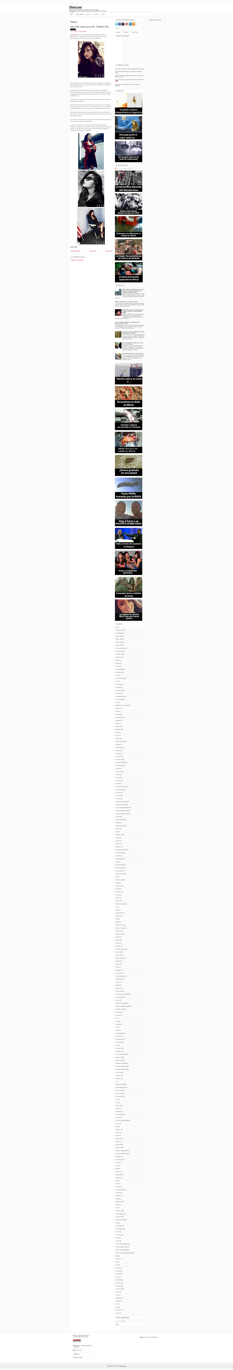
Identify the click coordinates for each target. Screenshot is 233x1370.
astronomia (119, 690)
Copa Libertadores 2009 (122, 810)
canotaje (118, 753)
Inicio (71, 14)
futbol (117, 901)
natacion (118, 1075)
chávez (118, 768)
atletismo (118, 693)
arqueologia (119, 669)
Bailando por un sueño (122, 705)
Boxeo (117, 738)
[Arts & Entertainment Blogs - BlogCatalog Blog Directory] (83, 1336)
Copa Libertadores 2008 (122, 807)
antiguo (118, 660)
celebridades (119, 765)
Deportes (118, 834)
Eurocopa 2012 (120, 868)
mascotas (118, 1036)
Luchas (118, 1015)
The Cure (118, 1235)
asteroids (118, 687)
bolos (117, 735)
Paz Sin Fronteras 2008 (122, 1120)
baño (117, 711)
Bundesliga (119, 747)
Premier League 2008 (121, 1150)
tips (117, 1238)
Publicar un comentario (77, 260)
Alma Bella (119, 636)
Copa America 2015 (121, 804)
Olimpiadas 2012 (120, 1087)
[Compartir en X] (74, 247)
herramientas (119, 934)
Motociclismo (119, 1060)
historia (118, 940)
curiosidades (119, 819)
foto (117, 895)
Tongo (117, 1241)
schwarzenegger (120, 1189)
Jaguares (118, 970)
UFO (117, 1265)
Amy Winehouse (120, 648)
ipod (117, 967)
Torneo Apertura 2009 (121, 1247)
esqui (117, 861)
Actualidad (119, 633)
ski (117, 1207)
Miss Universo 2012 (121, 1054)
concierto (118, 792)
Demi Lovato (73, 34)
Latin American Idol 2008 (122, 994)
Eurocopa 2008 (120, 865)
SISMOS (118, 1201)
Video (117, 1274)
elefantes (118, 846)
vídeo (117, 1277)
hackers (118, 931)
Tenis (117, 1232)
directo (118, 837)
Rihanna (118, 1177)
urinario (118, 1268)
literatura (118, 1012)
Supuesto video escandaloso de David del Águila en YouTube (133, 332)
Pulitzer (118, 1162)
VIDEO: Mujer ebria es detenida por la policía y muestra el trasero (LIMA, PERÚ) (133, 311)
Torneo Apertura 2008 (121, 1244)
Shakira (118, 1192)
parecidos (118, 1111)
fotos (117, 898)
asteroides (119, 684)
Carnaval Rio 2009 (121, 762)
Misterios (96, 14)
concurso (118, 795)
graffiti (117, 922)
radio (117, 1165)
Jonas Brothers (120, 976)
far (116, 877)
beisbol (118, 723)
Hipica (117, 937)
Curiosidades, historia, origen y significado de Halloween (130, 69)
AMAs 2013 (119, 645)
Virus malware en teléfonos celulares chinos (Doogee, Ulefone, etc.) (127, 323)
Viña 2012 (118, 1286)
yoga (117, 1307)
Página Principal (92, 250)
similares (118, 1195)
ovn (117, 1099)
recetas (118, 1171)
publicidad (118, 1159)
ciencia (118, 780)
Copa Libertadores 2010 (122, 813)
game (117, 910)
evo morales (119, 871)
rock (117, 1180)
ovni (117, 1102)
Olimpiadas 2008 (120, 1084)
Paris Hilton (119, 1114)
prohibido (118, 1156)
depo (117, 831)
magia (117, 1024)
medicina (118, 1042)
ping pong (118, 1138)
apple (117, 663)
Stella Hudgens (120, 1213)
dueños (118, 843)
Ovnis (117, 1105)
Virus (117, 1292)
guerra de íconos (120, 928)
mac (117, 1021)
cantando (118, 756)
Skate (117, 1204)
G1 (117, 907)
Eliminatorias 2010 (121, 849)
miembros (118, 1051)
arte (117, 675)
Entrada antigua (108, 250)
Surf (117, 1223)
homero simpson (120, 949)
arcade (118, 666)
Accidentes (119, 630)
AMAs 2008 (119, 639)
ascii (117, 681)
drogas (118, 840)
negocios (118, 1078)
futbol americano (120, 904)
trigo (117, 1256)
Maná (117, 1030)
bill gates (118, 729)
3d (116, 627)
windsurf (118, 1301)
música (118, 1072)
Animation (118, 657)
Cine (117, 783)
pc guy (118, 1123)
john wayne (119, 973)
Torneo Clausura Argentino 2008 (124, 1253)
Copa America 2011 (121, 801)
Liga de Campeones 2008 (122, 1006)
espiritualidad (119, 858)
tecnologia (118, 1226)
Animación (119, 651)
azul (117, 702)
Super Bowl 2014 (120, 1219)
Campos (118, 750)
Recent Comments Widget (120, 1321)
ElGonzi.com (75, 7)
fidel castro (119, 886)
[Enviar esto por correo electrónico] (71, 247)
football (118, 889)
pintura (118, 1141)
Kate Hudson (119, 991)
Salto (117, 1183)
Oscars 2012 (119, 1093)
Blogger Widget (130, 168)
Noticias (89, 14)
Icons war (118, 955)
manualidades (119, 1033)
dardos (118, 828)
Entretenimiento (80, 14)
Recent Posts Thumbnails (122, 168)
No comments (82, 31)
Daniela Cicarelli (120, 825)
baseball (118, 714)
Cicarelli (118, 774)
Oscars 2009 (119, 1090)
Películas (118, 1129)
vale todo (118, 1271)
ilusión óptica (119, 958)
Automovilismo (120, 696)
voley (117, 1295)
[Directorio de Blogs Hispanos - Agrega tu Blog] (83, 1347)
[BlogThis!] (73, 247)
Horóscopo (135, 32)
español (118, 855)
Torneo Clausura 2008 (122, 1250)
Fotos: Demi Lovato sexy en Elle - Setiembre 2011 (89, 26)
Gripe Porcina (119, 925)
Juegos (118, 988)
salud (117, 1186)
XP (117, 1304)
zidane (118, 1313)
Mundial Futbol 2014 (121, 1069)
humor (117, 952)
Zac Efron (118, 1310)
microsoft (118, 1048)
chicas (76, 31)
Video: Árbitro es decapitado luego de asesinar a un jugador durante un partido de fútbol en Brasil (133, 291)
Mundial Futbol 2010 (121, 1066)
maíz (117, 1027)
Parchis (118, 1108)
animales (118, 654)
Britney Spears (120, 741)
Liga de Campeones (121, 1003)
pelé (117, 1126)
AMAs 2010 (119, 642)
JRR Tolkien (119, 979)
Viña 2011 (118, 1283)
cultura (118, 816)
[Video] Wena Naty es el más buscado (133, 353)
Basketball (119, 717)
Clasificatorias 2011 (121, 786)
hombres (118, 946)
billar (117, 732)
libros (117, 1000)
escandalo (118, 852)
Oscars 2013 (119, 1096)
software (118, 1210)
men (117, 1045)
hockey (118, 943)
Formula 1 (118, 892)
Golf (117, 919)
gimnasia (118, 916)
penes (117, 1132)
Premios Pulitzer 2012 (122, 1153)
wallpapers (119, 1298)
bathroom (118, 720)
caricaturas (119, 759)
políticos (118, 1147)
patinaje (118, 1117)
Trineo (117, 1259)
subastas (118, 1216)
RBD (117, 1168)
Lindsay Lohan (120, 1009)
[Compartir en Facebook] (76, 247)
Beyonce (118, 726)
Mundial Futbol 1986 (121, 1063)
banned (118, 708)
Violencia (118, 1289)
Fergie (117, 883)
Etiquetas (126, 32)
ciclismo (118, 777)
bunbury (118, 744)
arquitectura (119, 672)
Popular (118, 32)
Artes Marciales (120, 678)
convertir (118, 798)
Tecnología (119, 1229)
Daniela (118, 822)
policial (118, 1144)
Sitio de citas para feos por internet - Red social (131, 79)
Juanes (118, 982)
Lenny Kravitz (119, 997)
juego (117, 985)
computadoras (120, 789)
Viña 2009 (118, 1280)
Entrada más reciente (75, 250)
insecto (118, 964)
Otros (103, 14)
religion (118, 1174)
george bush (119, 913)
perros (117, 1135)
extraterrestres (120, 874)
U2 (117, 1262)
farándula (118, 880)
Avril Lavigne (119, 699)
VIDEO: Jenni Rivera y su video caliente (126, 301)
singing (118, 1198)
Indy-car (118, 961)
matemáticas (119, 1039)
